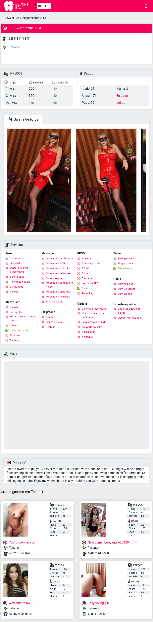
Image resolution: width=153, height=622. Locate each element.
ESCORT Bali (12, 17)
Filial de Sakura (54, 301)
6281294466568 (98, 553)
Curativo (86, 288)
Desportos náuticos (129, 317)
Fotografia (16, 312)
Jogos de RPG (90, 283)
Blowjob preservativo (94, 308)
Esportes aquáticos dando (129, 310)
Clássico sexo (18, 258)
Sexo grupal (17, 276)
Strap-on (87, 278)
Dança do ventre (55, 322)
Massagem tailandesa (59, 273)
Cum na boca (125, 283)
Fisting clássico (127, 258)
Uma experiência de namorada (93, 315)
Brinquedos (16, 286)
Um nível (15, 263)
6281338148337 (19, 38)
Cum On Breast (126, 288)
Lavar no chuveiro (20, 330)
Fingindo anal (125, 263)
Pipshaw (15, 335)
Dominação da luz (92, 263)
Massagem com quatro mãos (59, 284)
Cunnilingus (88, 331)
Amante (86, 258)
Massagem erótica (57, 263)
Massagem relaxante (58, 296)
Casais (14, 325)
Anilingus (87, 336)
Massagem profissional (59, 258)
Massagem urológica (58, 268)
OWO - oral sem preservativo (19, 269)
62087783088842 (20, 614)
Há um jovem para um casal (22, 318)
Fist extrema (125, 268)
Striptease (52, 317)
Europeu (122, 96)
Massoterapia (54, 278)
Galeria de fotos (25, 119)
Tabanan (14, 47)
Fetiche (14, 291)
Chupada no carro (92, 327)
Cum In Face (125, 293)
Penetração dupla (20, 281)
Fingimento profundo (94, 322)
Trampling (87, 293)
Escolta (14, 307)
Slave (85, 273)
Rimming (15, 340)
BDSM (85, 268)
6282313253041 (19, 553)
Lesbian (50, 327)
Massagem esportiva (58, 291)
